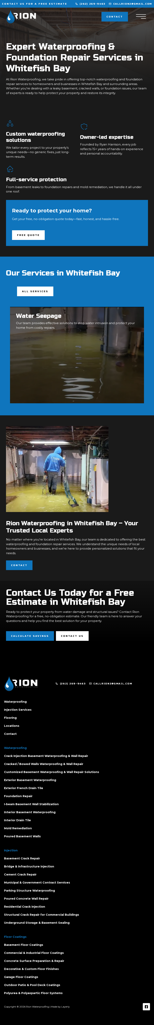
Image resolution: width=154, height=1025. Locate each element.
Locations (11, 726)
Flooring (10, 718)
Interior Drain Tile (17, 820)
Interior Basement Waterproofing (30, 812)
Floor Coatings (15, 937)
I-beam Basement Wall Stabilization (31, 804)
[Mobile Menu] (141, 16)
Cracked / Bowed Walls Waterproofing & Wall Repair (43, 764)
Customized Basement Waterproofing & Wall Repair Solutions (51, 772)
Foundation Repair (18, 796)
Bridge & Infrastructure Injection (29, 866)
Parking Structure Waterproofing (29, 890)
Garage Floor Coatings (21, 977)
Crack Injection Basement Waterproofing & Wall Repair (46, 756)
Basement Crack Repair (22, 858)
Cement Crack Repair (20, 874)
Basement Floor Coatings (23, 945)
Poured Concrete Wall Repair (26, 898)
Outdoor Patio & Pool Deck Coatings (32, 985)
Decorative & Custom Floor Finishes (31, 969)
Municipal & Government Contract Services (37, 882)
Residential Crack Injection (24, 906)
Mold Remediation (18, 828)
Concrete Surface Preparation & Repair (34, 961)
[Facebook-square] (146, 1006)
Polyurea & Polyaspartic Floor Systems (33, 993)
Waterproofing (15, 701)
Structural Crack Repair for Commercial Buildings (41, 914)
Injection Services (17, 710)
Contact (10, 734)
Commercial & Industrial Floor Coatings (34, 953)
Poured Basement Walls (22, 836)
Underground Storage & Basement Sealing (37, 923)
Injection (11, 850)
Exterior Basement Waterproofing (30, 780)
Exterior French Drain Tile (23, 788)
